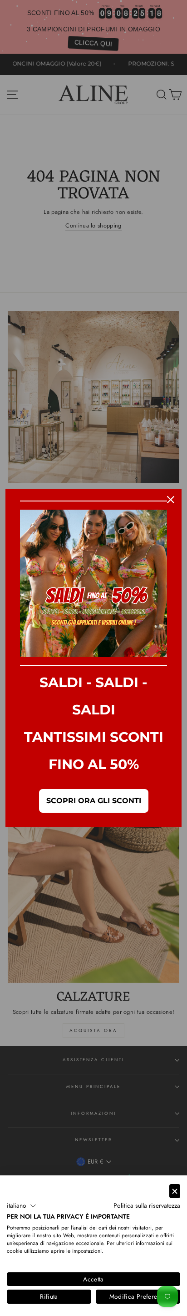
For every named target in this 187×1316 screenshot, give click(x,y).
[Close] (171, 500)
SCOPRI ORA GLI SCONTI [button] (93, 800)
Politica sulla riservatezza (146, 1205)
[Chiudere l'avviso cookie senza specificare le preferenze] (174, 1191)
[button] (21, 1205)
